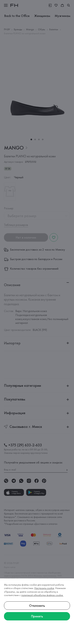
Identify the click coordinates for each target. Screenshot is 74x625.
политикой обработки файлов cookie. (42, 595)
